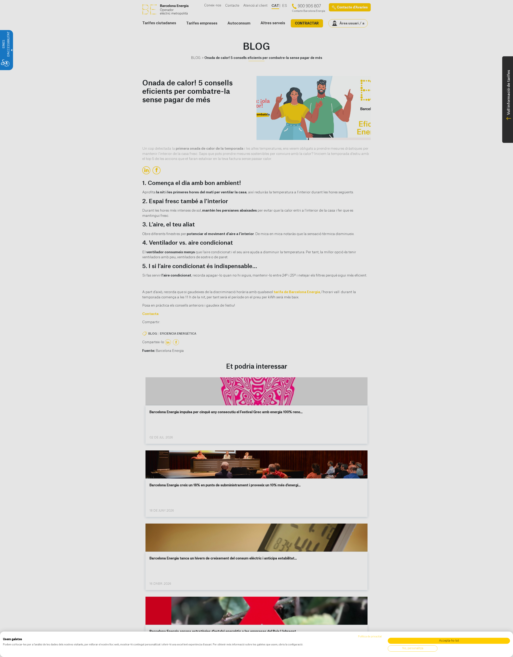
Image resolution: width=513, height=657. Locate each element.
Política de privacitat (370, 636)
